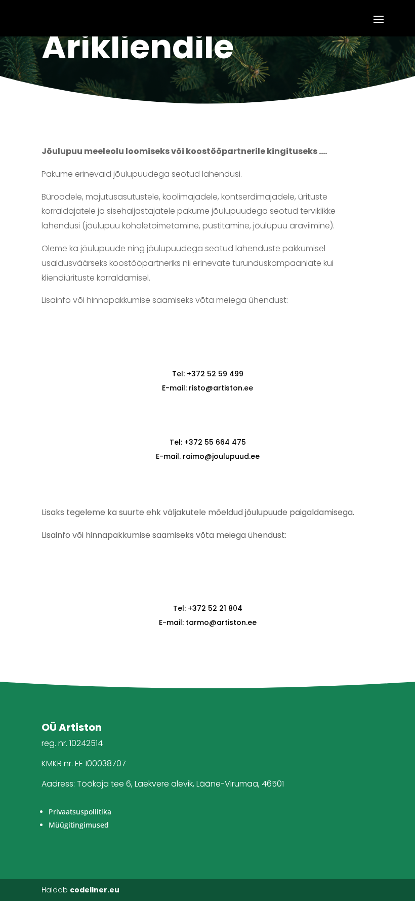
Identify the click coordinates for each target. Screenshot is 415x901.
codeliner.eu (94, 890)
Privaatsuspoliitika (80, 811)
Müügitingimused (79, 825)
